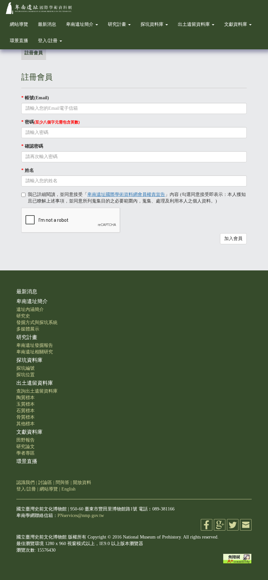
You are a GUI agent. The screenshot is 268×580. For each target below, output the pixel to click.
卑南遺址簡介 (80, 24)
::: (79, 3)
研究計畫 (117, 24)
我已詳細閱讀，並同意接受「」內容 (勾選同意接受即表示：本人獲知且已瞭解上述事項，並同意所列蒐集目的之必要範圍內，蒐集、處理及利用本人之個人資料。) (137, 197)
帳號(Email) (35, 97)
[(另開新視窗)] (206, 524)
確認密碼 (32, 146)
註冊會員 (34, 52)
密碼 (50, 122)
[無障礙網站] (237, 558)
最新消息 (47, 24)
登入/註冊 (48, 40)
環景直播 (19, 40)
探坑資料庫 (153, 24)
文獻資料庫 (236, 24)
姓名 (27, 170)
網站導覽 (19, 24)
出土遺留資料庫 (194, 24)
